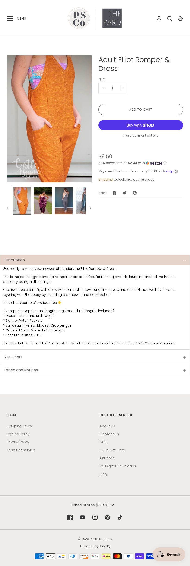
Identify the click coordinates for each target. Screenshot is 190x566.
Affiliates (107, 457)
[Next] (91, 208)
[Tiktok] (120, 517)
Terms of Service (21, 450)
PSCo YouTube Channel (155, 343)
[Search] (170, 18)
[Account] (159, 18)
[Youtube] (82, 517)
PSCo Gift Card (112, 450)
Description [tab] (14, 260)
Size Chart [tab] (13, 357)
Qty (101, 79)
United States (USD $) (90, 504)
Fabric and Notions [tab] (21, 370)
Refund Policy (18, 434)
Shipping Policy (19, 425)
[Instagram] (95, 517)
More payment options (141, 135)
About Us (107, 425)
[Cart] (180, 18)
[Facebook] (70, 517)
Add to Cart (140, 109)
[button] (140, 163)
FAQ (103, 441)
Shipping (105, 179)
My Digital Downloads (118, 466)
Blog (103, 473)
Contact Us (109, 434)
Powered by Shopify (95, 546)
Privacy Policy (18, 441)
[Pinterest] (107, 517)
